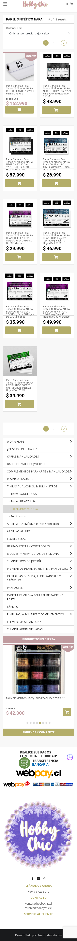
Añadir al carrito (19, 110)
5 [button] (40, 723)
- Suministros (17, 516)
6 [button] (43, 723)
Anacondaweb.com (50, 935)
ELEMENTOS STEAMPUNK (24, 622)
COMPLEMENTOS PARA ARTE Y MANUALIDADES (39, 471)
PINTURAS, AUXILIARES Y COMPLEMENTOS (35, 614)
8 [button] (50, 723)
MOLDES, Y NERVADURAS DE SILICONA (33, 554)
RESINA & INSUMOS (20, 479)
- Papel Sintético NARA (23, 509)
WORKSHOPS (15, 441)
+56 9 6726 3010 (38, 891)
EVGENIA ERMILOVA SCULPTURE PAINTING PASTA (35, 597)
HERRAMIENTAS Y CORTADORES (28, 546)
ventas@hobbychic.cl (38, 903)
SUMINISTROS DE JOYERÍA (24, 561)
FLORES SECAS (16, 539)
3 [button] (34, 723)
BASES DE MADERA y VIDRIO (26, 464)
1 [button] (27, 723)
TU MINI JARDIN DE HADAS (25, 629)
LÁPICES (12, 607)
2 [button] (31, 723)
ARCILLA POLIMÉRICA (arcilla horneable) (33, 524)
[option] (38, 686)
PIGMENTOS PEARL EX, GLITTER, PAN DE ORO (37, 568)
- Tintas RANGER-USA (23, 494)
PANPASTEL (15, 588)
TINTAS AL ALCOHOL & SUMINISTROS (32, 486)
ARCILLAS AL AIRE (18, 531)
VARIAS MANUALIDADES (23, 456)
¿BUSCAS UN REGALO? (22, 449)
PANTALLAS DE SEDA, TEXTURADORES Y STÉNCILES (34, 578)
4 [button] (37, 723)
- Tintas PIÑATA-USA (22, 501)
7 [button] (46, 723)
